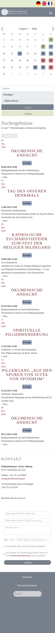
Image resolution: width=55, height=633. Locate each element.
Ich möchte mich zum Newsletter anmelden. (26, 546)
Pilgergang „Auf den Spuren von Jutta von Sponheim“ (27, 374)
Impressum (27, 577)
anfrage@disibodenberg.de (13, 478)
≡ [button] (51, 13)
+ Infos (4, 177)
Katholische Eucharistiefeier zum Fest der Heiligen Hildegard (26, 240)
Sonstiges (9, 136)
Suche (28, 108)
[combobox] (27, 594)
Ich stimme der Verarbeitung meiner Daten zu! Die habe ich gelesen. (27, 554)
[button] (49, 627)
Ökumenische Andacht (27, 153)
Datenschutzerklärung (20, 555)
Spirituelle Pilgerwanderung (27, 332)
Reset (28, 114)
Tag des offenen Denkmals (27, 193)
